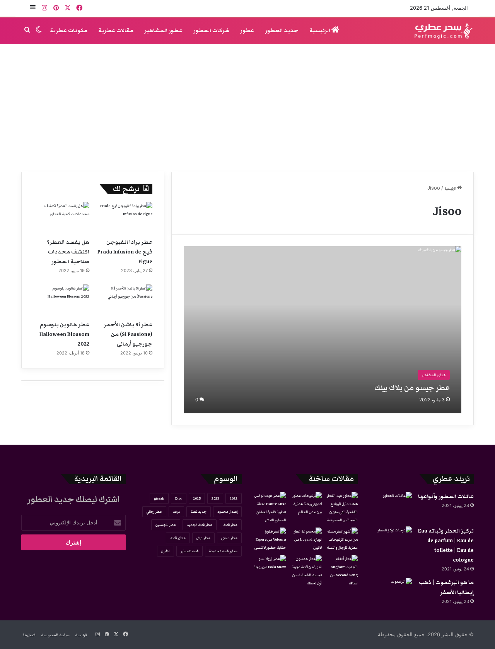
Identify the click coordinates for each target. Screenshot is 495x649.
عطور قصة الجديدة (223, 551)
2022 (233, 498)
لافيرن (165, 551)
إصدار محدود (227, 511)
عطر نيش (203, 538)
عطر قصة (230, 524)
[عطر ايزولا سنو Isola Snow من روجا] (269, 564)
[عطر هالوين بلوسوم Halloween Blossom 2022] (61, 300)
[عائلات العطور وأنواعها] (390, 506)
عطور (247, 30)
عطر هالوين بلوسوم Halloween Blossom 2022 (64, 334)
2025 (197, 498)
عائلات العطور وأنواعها (446, 496)
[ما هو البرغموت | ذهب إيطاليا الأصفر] (390, 592)
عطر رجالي (154, 511)
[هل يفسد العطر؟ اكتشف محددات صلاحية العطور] (61, 218)
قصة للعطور (189, 551)
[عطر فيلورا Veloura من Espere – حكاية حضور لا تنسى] (269, 539)
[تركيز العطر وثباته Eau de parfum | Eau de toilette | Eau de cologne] (390, 540)
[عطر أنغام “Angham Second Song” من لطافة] (341, 571)
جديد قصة (199, 511)
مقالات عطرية (115, 30)
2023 (215, 498)
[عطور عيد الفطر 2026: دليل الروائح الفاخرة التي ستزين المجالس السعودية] (341, 508)
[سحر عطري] (441, 30)
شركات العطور (211, 30)
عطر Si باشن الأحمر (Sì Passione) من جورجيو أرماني (128, 334)
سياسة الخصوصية (55, 635)
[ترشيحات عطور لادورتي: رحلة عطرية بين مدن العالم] (305, 504)
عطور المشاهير (163, 30)
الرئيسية (320, 30)
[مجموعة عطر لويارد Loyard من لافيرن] (305, 539)
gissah (159, 498)
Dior (178, 498)
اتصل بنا (29, 635)
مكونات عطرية (68, 30)
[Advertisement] (247, 106)
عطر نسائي (229, 538)
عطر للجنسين (165, 524)
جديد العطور (282, 30)
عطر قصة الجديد (199, 524)
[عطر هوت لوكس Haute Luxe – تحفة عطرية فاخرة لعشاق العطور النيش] (269, 508)
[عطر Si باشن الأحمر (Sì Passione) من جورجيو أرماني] (124, 300)
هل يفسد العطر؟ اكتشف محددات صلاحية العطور (68, 252)
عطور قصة (178, 538)
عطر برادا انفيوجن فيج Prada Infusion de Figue (124, 252)
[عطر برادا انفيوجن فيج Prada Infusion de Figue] (124, 218)
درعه (176, 511)
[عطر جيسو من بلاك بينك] (323, 329)
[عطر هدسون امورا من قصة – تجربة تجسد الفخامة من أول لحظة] (305, 571)
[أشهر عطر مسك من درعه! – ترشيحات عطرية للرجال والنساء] (341, 539)
